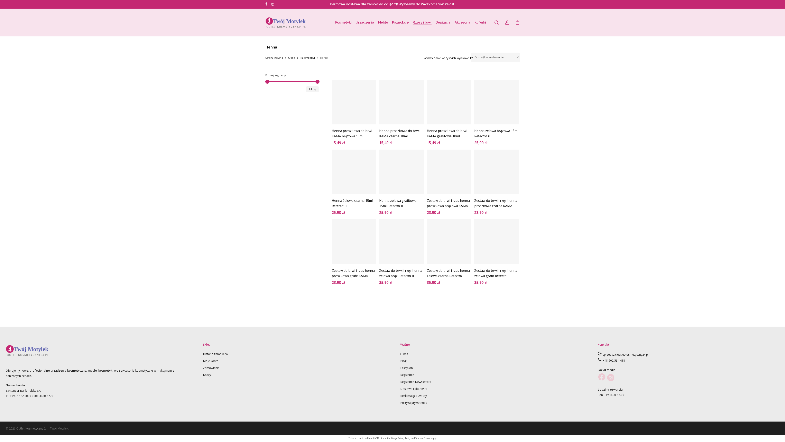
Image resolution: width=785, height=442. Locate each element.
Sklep (291, 58)
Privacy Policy (404, 438)
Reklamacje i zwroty (413, 396)
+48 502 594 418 (614, 360)
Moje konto (211, 361)
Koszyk (207, 375)
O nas (404, 354)
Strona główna (274, 58)
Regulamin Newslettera (415, 382)
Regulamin (407, 375)
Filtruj (312, 89)
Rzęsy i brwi (308, 58)
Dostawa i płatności (413, 389)
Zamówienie (211, 368)
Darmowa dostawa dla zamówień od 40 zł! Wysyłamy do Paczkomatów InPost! (392, 4)
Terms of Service (422, 438)
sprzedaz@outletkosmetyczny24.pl (625, 354)
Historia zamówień (215, 354)
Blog (403, 361)
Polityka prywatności (413, 403)
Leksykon (406, 368)
